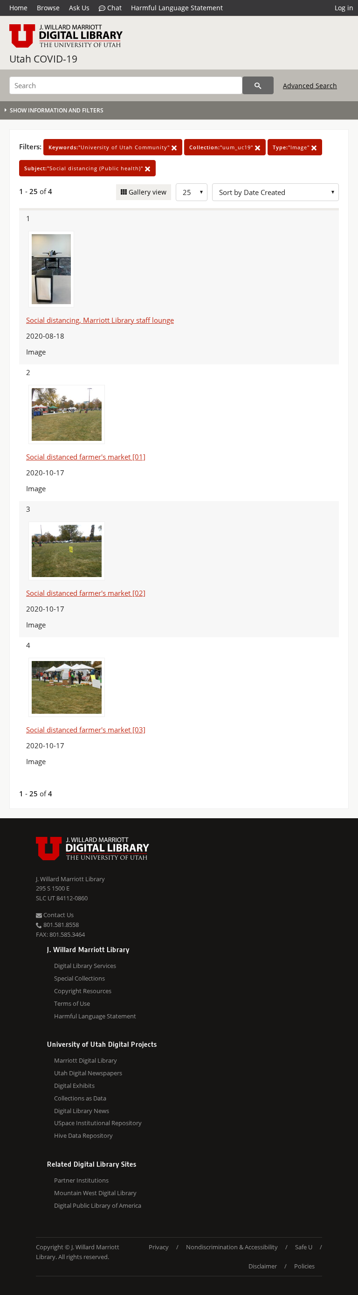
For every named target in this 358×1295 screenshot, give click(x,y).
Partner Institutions (81, 1180)
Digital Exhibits (74, 1085)
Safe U (303, 1247)
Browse (48, 7)
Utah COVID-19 (43, 58)
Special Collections (79, 978)
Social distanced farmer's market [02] (85, 593)
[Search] (258, 85)
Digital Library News (81, 1111)
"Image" (292, 147)
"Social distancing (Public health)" (84, 168)
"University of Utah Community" (110, 147)
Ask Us (79, 7)
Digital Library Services (85, 965)
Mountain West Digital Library (95, 1193)
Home (18, 7)
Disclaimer (262, 1266)
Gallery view (146, 192)
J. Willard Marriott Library (70, 879)
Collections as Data (80, 1098)
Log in (344, 7)
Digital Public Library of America (97, 1205)
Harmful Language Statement (177, 7)
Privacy (159, 1247)
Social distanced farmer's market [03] (85, 729)
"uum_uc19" (222, 147)
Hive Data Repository (83, 1135)
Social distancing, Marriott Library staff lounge (100, 320)
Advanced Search (310, 85)
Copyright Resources (82, 991)
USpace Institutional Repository (98, 1123)
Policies (304, 1266)
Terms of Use (72, 1003)
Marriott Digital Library (85, 1060)
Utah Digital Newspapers (88, 1073)
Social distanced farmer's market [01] (85, 456)
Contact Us (58, 915)
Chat (113, 7)
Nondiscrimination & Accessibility (232, 1247)
